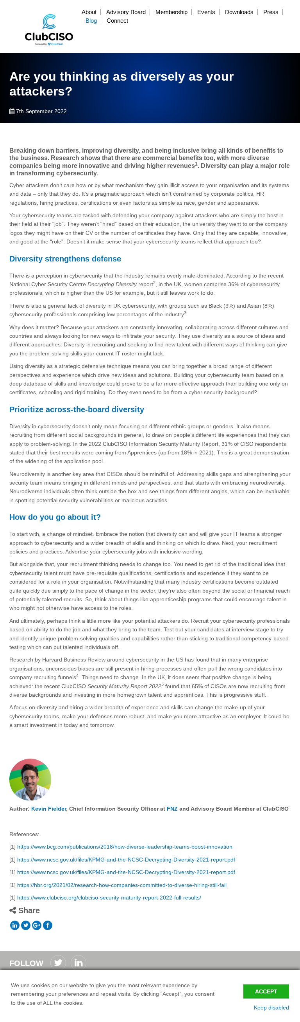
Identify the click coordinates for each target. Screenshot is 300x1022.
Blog (91, 20)
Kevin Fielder (48, 809)
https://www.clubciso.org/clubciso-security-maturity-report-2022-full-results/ (109, 897)
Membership (171, 12)
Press (271, 12)
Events (206, 12)
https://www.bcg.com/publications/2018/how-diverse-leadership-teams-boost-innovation (124, 847)
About (89, 12)
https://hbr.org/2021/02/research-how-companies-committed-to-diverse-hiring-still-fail (122, 885)
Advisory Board (126, 12)
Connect (117, 20)
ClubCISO (49, 29)
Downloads (239, 12)
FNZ (172, 809)
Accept (266, 991)
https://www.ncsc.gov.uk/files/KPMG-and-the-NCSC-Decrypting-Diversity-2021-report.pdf (126, 859)
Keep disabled (271, 1007)
